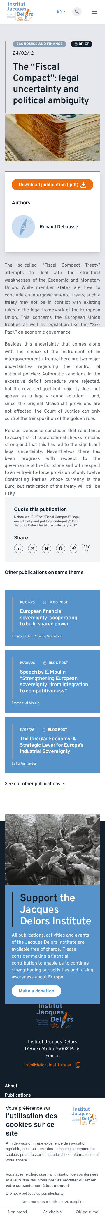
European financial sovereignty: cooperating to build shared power (48, 617)
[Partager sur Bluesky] (46, 548)
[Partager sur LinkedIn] (18, 548)
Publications (18, 1095)
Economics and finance (39, 44)
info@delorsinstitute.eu (48, 1065)
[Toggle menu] (94, 11)
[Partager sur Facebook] (60, 548)
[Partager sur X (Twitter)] (32, 548)
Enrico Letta (21, 636)
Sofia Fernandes (24, 763)
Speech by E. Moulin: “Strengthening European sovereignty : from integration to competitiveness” (54, 681)
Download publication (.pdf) (48, 184)
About (11, 1086)
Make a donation (36, 991)
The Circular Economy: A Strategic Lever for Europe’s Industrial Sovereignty (51, 745)
